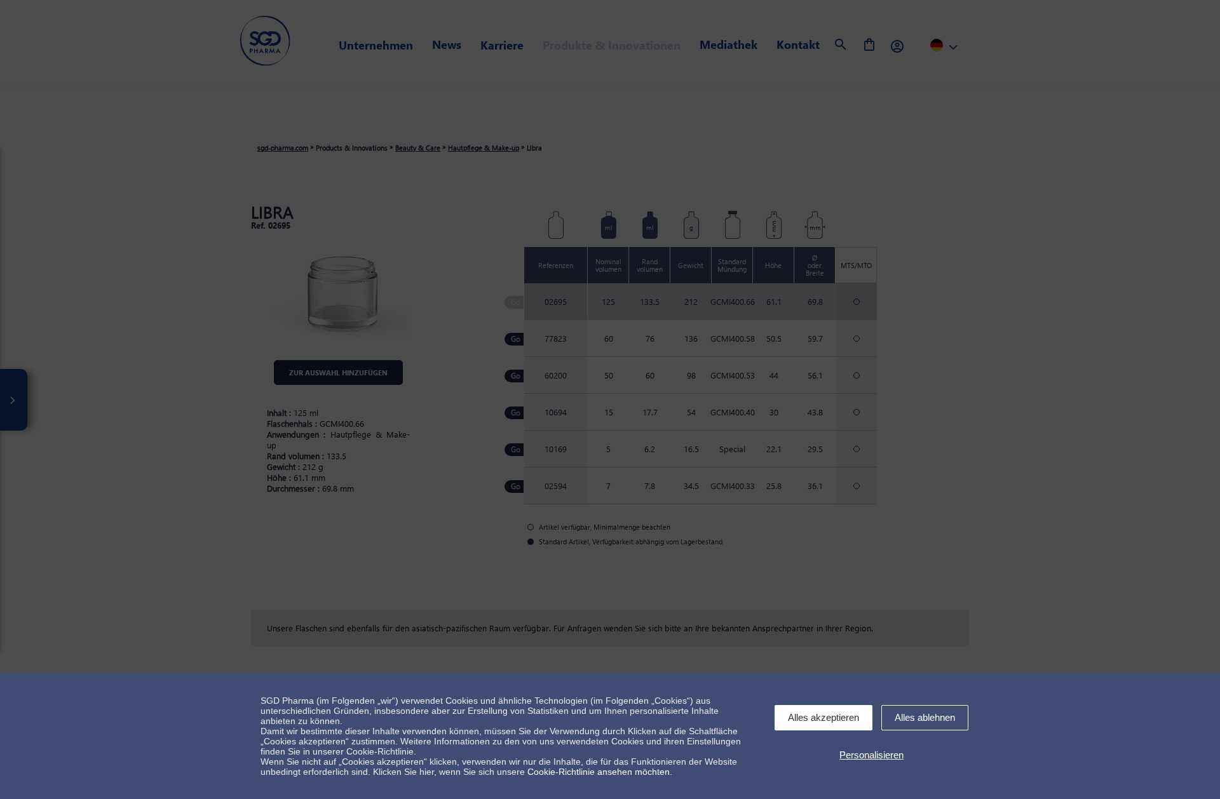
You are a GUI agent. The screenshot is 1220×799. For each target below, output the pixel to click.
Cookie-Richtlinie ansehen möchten (598, 772)
